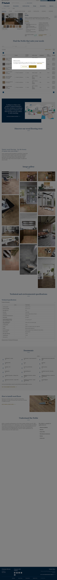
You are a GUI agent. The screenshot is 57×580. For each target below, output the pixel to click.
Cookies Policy (39, 63)
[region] (29, 63)
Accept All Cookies (33, 66)
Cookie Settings (24, 66)
